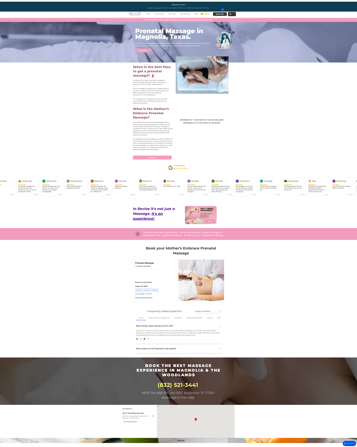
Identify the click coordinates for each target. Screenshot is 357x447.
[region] (201, 215)
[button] (222, 9)
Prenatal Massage (144, 263)
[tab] (141, 317)
